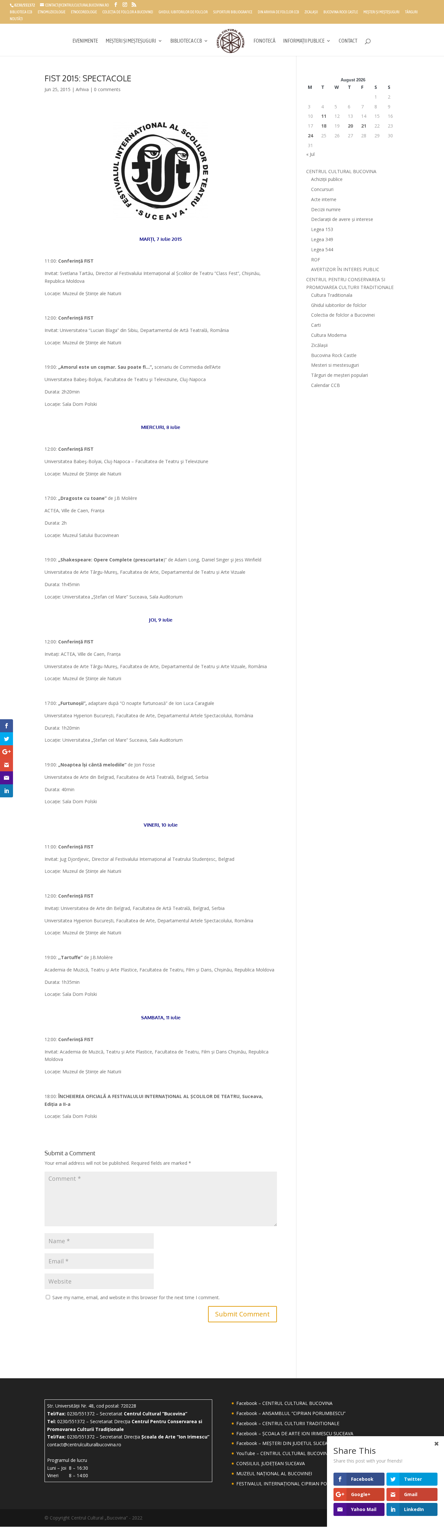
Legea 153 (322, 229)
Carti (316, 325)
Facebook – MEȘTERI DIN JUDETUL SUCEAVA (284, 1443)
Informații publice (303, 41)
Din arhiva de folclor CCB (278, 12)
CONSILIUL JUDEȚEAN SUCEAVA (270, 1463)
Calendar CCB (325, 385)
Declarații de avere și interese (342, 219)
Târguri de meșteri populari (339, 375)
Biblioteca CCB (21, 12)
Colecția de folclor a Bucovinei (127, 12)
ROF (315, 259)
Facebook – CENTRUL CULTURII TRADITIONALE (287, 1423)
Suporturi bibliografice (232, 12)
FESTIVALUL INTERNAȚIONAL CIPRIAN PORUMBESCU (294, 1483)
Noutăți (16, 19)
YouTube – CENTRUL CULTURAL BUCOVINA (283, 1453)
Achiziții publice (327, 179)
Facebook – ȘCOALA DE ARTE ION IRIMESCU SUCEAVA (294, 1433)
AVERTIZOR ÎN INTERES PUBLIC (345, 269)
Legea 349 (322, 239)
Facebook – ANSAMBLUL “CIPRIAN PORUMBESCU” (291, 1413)
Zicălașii (319, 345)
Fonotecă (264, 41)
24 (310, 135)
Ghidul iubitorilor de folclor (183, 12)
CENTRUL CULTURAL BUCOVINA (341, 171)
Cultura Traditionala (331, 295)
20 (350, 126)
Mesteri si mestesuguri (335, 365)
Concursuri (322, 189)
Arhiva (82, 89)
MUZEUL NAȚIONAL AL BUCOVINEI (274, 1473)
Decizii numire (326, 209)
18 (323, 126)
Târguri (411, 12)
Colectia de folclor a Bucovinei (343, 315)
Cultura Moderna (328, 335)
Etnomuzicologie (51, 12)
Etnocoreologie (84, 12)
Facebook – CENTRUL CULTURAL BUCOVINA (284, 1403)
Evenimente (85, 41)
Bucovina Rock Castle (340, 12)
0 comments (107, 89)
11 (323, 116)
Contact (348, 41)
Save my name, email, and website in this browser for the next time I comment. (136, 1297)
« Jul (310, 154)
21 (363, 126)
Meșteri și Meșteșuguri (381, 12)
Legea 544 (322, 249)
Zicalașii (311, 12)
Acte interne (323, 199)
